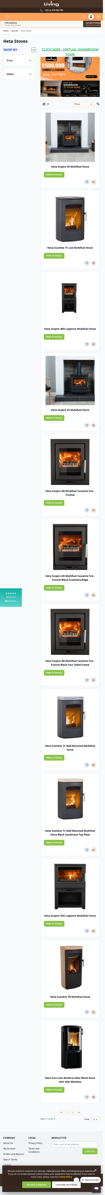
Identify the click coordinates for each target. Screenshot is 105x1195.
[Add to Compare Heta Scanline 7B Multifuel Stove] (93, 1012)
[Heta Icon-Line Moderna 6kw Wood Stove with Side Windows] (70, 1048)
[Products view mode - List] (47, 104)
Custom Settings (66, 1184)
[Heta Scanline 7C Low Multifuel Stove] (70, 218)
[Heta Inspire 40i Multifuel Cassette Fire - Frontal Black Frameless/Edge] (70, 546)
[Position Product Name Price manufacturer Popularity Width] (84, 104)
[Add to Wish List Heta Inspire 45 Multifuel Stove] (87, 182)
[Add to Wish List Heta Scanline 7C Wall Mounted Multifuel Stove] (87, 765)
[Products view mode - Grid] (44, 104)
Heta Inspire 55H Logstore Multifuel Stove (70, 915)
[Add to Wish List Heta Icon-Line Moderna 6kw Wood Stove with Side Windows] (87, 1097)
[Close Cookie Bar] (96, 1170)
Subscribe (90, 1151)
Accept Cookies (36, 1184)
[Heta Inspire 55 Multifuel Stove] (70, 380)
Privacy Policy (35, 1143)
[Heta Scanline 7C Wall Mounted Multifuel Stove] (70, 716)
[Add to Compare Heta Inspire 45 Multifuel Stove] (93, 182)
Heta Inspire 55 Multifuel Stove (70, 410)
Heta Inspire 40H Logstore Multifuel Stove (70, 328)
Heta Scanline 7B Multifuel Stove (70, 996)
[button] (11, 597)
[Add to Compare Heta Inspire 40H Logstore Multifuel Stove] (93, 344)
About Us (8, 1143)
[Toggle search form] (84, 17)
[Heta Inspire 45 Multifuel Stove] (70, 137)
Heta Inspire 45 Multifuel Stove (70, 166)
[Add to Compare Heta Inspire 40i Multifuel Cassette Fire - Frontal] (93, 510)
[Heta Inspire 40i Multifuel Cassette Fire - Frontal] (70, 461)
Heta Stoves (26, 30)
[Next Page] (78, 1112)
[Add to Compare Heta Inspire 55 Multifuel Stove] (93, 425)
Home (6, 30)
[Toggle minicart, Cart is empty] (98, 17)
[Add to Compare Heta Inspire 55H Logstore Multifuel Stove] (93, 931)
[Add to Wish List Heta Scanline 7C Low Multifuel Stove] (87, 263)
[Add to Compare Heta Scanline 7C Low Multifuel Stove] (93, 263)
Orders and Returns (13, 1154)
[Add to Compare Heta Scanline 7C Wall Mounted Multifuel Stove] (93, 765)
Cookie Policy (65, 1176)
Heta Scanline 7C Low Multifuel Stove (70, 247)
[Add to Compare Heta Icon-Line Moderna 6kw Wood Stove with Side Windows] (93, 1097)
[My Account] (91, 17)
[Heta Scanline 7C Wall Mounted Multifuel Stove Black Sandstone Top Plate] (70, 801)
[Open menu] (8, 17)
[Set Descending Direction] (98, 104)
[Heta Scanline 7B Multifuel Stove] (70, 967)
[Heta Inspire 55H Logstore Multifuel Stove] (70, 886)
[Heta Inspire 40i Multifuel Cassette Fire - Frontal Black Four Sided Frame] (70, 631)
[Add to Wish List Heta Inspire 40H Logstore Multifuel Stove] (87, 344)
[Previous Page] (61, 1112)
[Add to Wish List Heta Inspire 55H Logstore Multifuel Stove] (87, 931)
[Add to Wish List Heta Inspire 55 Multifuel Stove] (87, 425)
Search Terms (10, 1159)
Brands (14, 30)
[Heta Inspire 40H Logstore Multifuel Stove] (70, 299)
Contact (7, 1165)
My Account (9, 1148)
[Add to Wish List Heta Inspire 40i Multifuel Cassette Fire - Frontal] (87, 510)
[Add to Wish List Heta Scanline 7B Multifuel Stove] (87, 1012)
